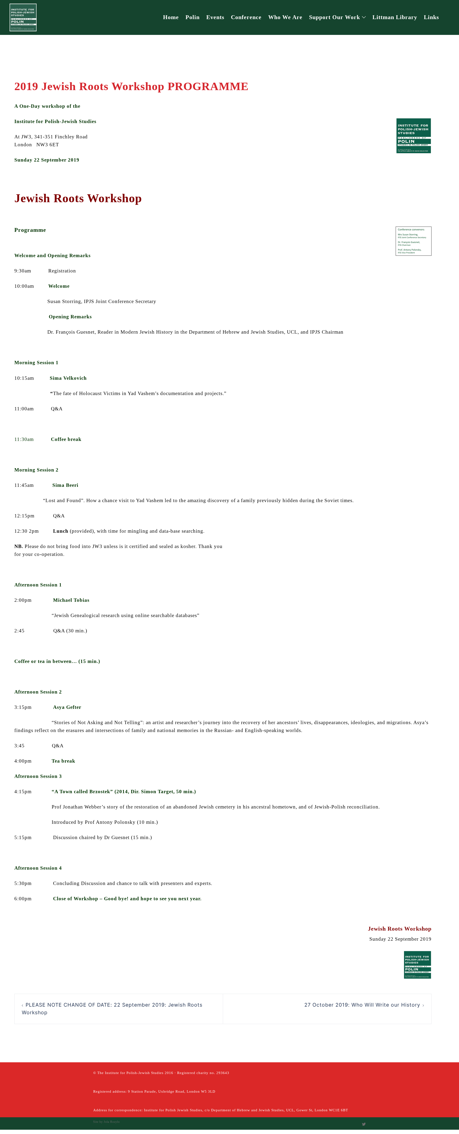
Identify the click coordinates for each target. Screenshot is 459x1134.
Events (215, 17)
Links (431, 17)
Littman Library (394, 17)
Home (171, 17)
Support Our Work (334, 17)
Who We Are (285, 17)
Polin (193, 17)
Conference (246, 17)
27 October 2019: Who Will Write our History (362, 1005)
